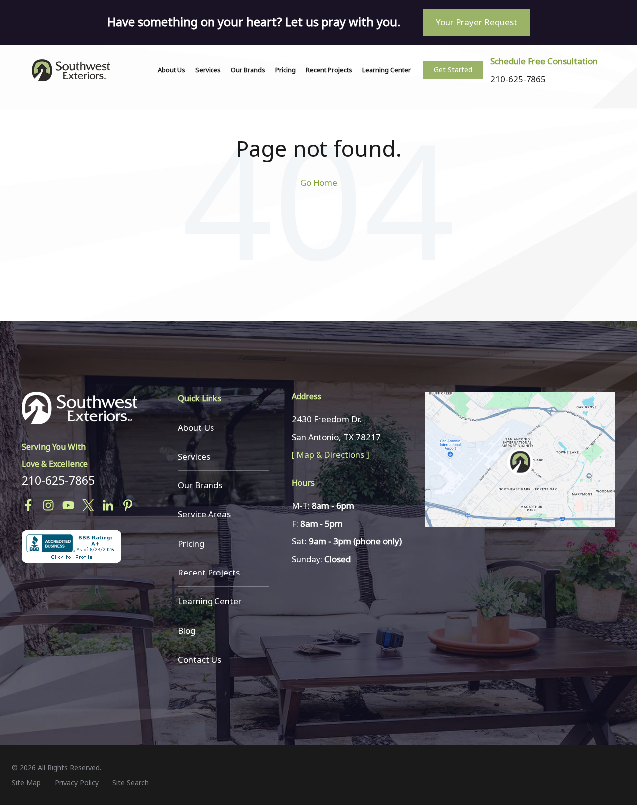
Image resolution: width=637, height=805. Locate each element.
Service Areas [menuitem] (204, 514)
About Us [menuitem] (196, 427)
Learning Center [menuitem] (210, 601)
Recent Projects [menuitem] (209, 572)
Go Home (318, 182)
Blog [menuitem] (186, 630)
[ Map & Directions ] (330, 454)
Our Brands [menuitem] (200, 485)
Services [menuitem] (194, 456)
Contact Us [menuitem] (199, 659)
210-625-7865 (58, 480)
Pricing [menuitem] (191, 543)
